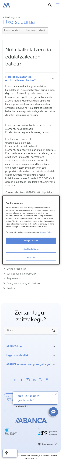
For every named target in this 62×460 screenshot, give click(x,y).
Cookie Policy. (46, 232)
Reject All (31, 257)
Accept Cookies (31, 241)
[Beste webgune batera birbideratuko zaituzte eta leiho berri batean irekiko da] (15, 380)
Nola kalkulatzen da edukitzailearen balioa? (20, 78)
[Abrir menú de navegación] (57, 5)
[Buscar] (50, 5)
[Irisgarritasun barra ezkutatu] (14, 453)
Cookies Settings (31, 249)
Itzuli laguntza (12, 17)
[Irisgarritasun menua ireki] (6, 453)
